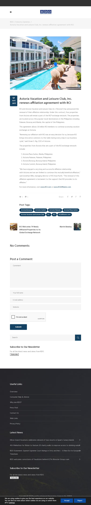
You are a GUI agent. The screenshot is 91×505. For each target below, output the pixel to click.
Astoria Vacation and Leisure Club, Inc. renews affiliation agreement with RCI (45, 101)
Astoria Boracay (26, 210)
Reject (79, 500)
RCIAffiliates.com (64, 214)
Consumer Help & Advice (19, 397)
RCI (54, 214)
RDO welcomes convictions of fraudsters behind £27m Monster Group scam (39, 459)
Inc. (49, 214)
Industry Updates (22, 22)
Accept (66, 500)
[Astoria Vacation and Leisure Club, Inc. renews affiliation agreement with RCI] (45, 63)
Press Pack (14, 407)
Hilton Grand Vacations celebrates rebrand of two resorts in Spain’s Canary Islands (42, 440)
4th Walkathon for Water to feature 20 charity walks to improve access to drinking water (45, 445)
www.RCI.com (45, 187)
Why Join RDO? (16, 402)
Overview (13, 391)
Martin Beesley (66, 226)
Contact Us (14, 413)
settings (12, 503)
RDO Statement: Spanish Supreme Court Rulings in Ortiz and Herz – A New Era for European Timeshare (45, 452)
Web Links (14, 418)
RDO (12, 22)
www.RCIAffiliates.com (62, 187)
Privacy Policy (15, 423)
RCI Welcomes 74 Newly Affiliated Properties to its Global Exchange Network (30, 229)
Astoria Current (40, 210)
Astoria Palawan (55, 210)
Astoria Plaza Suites (71, 210)
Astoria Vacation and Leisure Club (32, 214)
